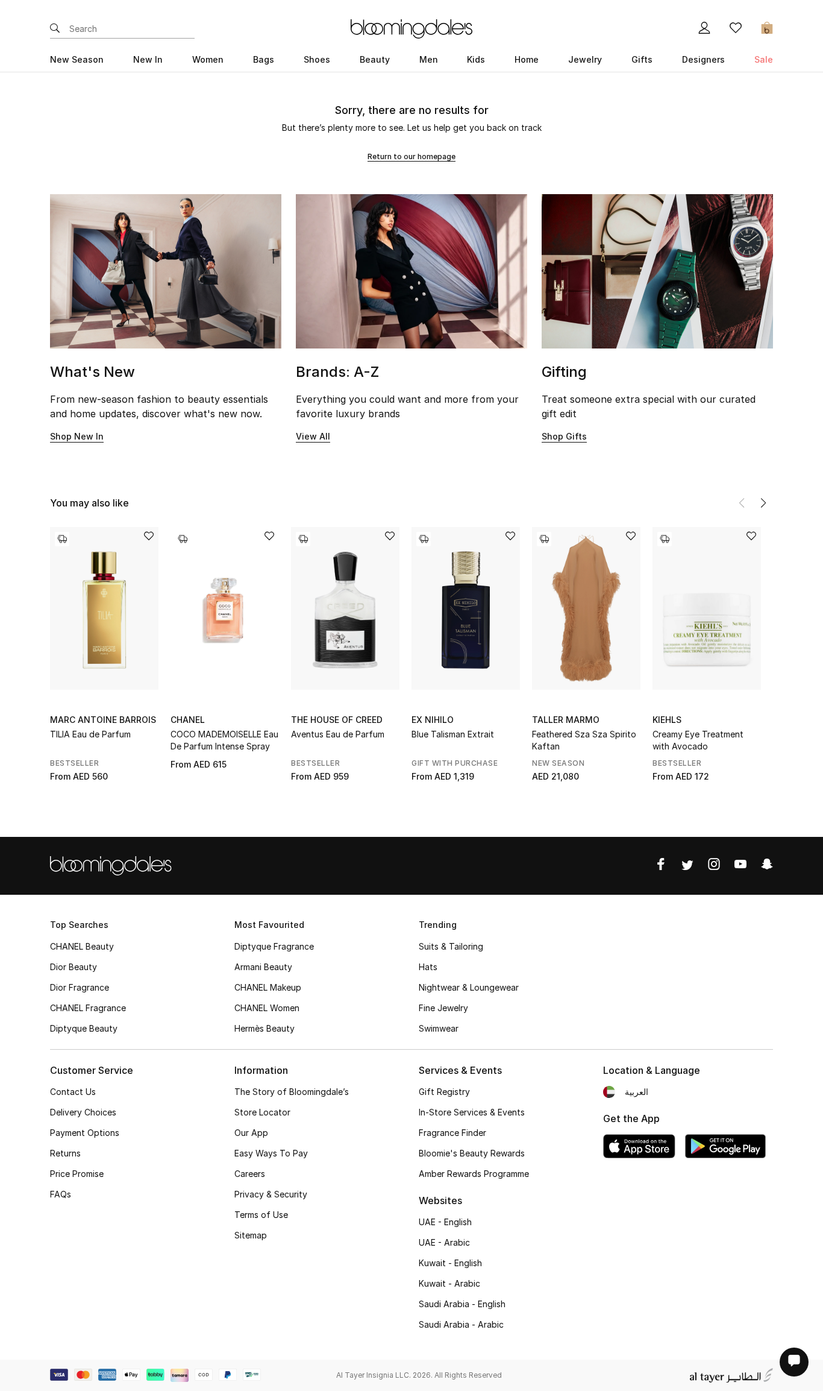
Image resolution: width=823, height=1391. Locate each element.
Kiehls (666, 719)
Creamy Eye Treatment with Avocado (697, 740)
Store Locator (262, 1112)
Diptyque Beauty (83, 1028)
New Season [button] (77, 59)
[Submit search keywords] (55, 29)
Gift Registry (444, 1092)
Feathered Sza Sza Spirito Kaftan (584, 740)
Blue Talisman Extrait (452, 734)
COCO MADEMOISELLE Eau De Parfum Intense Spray (224, 740)
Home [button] (527, 59)
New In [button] (148, 59)
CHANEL (188, 719)
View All (313, 436)
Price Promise (77, 1174)
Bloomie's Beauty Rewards (472, 1153)
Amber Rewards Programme (474, 1174)
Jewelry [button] (585, 59)
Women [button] (208, 59)
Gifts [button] (641, 59)
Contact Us (73, 1092)
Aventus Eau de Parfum (337, 734)
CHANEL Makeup (267, 987)
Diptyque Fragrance (274, 946)
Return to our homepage (411, 156)
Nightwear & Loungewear (469, 987)
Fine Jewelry (443, 1008)
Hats (428, 967)
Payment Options (84, 1133)
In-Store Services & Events (472, 1112)
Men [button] (428, 59)
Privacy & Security (270, 1194)
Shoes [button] (317, 59)
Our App (251, 1133)
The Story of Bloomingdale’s (291, 1092)
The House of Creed (337, 719)
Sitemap (250, 1235)
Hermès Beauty (264, 1028)
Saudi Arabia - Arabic (461, 1324)
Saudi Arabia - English (462, 1304)
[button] (763, 503)
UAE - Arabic (444, 1242)
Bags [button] (263, 59)
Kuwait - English (450, 1263)
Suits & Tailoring (451, 946)
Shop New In (77, 436)
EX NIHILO (432, 719)
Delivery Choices (83, 1112)
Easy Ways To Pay (271, 1153)
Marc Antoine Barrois (103, 719)
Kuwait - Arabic (449, 1283)
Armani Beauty (263, 967)
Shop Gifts (564, 436)
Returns (65, 1153)
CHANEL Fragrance (88, 1008)
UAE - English (445, 1222)
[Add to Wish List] (149, 537)
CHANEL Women (266, 1008)
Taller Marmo (565, 719)
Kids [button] (476, 59)
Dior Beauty (73, 967)
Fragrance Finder (452, 1133)
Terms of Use (261, 1215)
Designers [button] (703, 59)
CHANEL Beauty (82, 946)
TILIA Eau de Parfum (90, 734)
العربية (636, 1092)
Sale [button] (763, 59)
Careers (249, 1174)
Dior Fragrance (79, 987)
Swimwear (438, 1028)
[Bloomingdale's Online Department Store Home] (411, 28)
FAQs (60, 1194)
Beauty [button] (375, 59)
